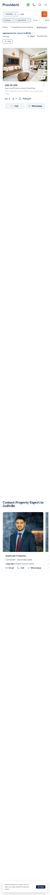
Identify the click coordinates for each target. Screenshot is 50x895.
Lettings (7, 20)
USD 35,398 (11, 85)
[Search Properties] (39, 4)
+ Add (21, 14)
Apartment (22, 20)
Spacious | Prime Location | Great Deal (20, 88)
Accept (41, 887)
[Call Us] (34, 4)
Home (5, 27)
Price (35, 20)
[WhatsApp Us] (28, 4)
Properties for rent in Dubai (22, 27)
